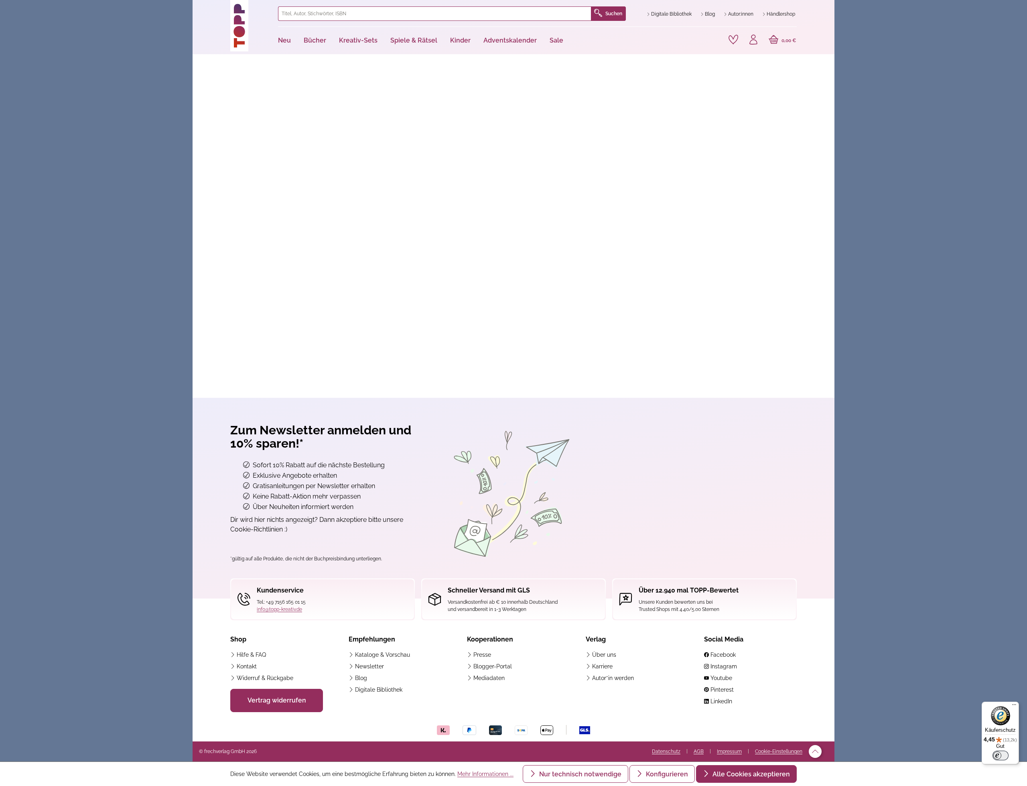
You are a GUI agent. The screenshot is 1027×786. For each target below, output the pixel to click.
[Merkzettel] (733, 40)
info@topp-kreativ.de (279, 609)
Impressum (729, 751)
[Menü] (1014, 706)
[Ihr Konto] (753, 40)
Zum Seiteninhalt (226, 8)
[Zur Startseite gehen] (251, 25)
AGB (699, 751)
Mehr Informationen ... (485, 774)
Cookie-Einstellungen (778, 751)
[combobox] (434, 13)
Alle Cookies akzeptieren (750, 774)
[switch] (1000, 755)
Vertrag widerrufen (277, 700)
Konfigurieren (666, 774)
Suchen (613, 13)
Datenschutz (666, 751)
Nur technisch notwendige (579, 774)
